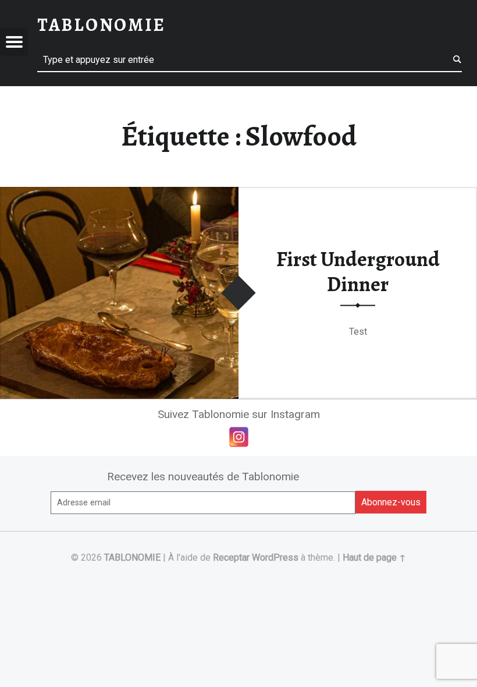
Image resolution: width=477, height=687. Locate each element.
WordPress (275, 557)
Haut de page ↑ (374, 557)
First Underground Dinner (358, 271)
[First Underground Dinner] (119, 194)
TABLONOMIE (132, 557)
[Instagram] (239, 437)
